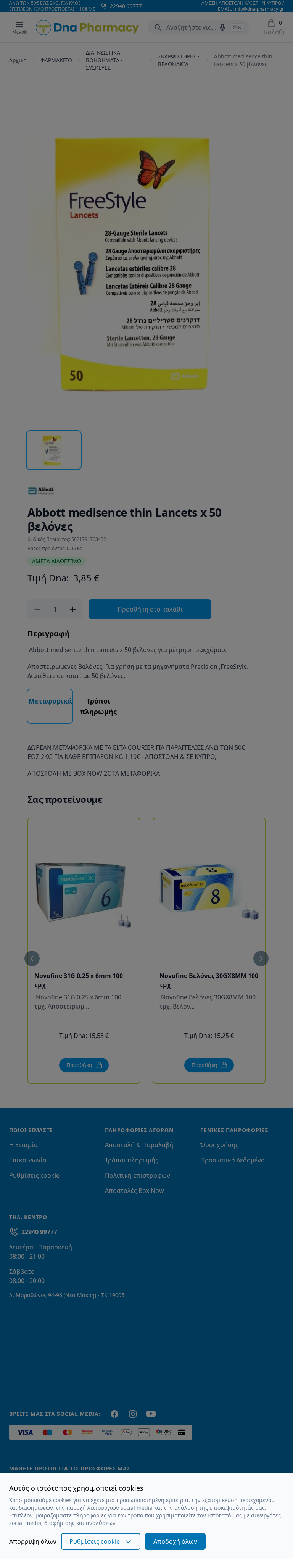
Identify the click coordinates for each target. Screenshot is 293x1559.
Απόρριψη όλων (32, 1541)
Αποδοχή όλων (175, 1541)
